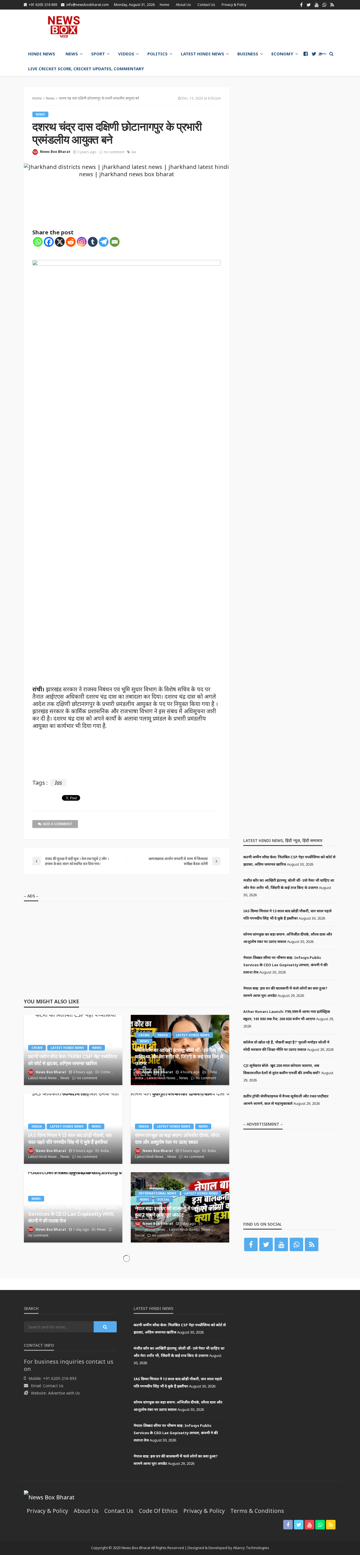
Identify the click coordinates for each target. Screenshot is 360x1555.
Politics (157, 53)
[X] (60, 242)
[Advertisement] (233, 27)
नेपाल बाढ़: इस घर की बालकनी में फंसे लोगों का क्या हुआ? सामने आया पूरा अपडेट (177, 1211)
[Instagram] (82, 242)
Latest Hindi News (202, 53)
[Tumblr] (93, 242)
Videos (126, 53)
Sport (98, 53)
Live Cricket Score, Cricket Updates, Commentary (86, 68)
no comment (114, 152)
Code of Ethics (158, 1511)
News (72, 53)
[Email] (115, 242)
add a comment (57, 823)
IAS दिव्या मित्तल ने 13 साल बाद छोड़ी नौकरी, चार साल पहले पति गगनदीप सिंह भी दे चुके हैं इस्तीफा (70, 1138)
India (163, 1035)
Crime (37, 1047)
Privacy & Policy (234, 4)
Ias (133, 152)
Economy (282, 53)
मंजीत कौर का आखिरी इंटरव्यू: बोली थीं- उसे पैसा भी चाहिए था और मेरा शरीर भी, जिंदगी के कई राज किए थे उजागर (179, 1057)
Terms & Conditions (257, 1511)
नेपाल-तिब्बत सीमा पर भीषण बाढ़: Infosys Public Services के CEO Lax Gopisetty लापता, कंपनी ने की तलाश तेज (73, 1214)
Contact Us (206, 4)
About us (183, 4)
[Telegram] (104, 242)
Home (164, 4)
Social (163, 1199)
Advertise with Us (64, 1393)
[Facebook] (49, 242)
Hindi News (41, 53)
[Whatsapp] (38, 242)
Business (247, 53)
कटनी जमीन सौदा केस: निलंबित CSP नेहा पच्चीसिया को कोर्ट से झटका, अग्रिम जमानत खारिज (72, 1060)
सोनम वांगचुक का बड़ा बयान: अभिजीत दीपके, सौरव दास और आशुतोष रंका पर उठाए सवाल (177, 1138)
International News (157, 1193)
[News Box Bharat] (64, 27)
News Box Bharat (55, 151)
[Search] (331, 53)
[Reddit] (71, 242)
